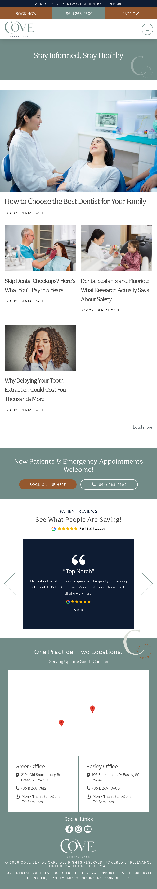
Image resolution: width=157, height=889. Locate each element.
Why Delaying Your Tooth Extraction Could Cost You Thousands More (35, 389)
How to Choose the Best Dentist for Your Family (75, 201)
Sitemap (100, 866)
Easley (57, 878)
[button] (131, 13)
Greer (40, 878)
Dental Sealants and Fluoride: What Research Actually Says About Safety (115, 290)
